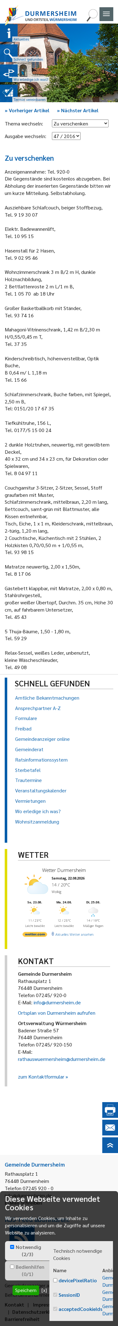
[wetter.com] (35, 935)
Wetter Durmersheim (64, 870)
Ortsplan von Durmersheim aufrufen (56, 1012)
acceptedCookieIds (80, 1309)
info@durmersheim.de (57, 1002)
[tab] (27, 1251)
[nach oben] (110, 1151)
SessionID (69, 1294)
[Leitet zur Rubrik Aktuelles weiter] (9, 33)
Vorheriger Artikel (27, 110)
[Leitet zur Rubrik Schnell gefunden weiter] (9, 53)
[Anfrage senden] (110, 1133)
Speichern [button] (26, 1290)
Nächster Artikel (77, 110)
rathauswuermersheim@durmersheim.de (61, 1059)
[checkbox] (12, 1247)
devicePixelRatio (78, 1280)
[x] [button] (44, 1290)
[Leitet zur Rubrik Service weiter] (9, 73)
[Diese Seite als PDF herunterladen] (110, 1115)
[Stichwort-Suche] (92, 19)
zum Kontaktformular (41, 1076)
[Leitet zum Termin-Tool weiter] (9, 93)
